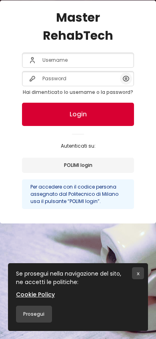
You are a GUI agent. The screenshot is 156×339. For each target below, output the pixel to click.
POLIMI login (78, 165)
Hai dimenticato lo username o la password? (78, 92)
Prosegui (33, 314)
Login (78, 114)
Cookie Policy (35, 294)
